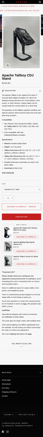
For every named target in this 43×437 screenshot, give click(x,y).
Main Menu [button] (7, 372)
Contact (5, 396)
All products (6, 384)
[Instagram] (7, 432)
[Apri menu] (5, 2)
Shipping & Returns (9, 392)
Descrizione (10, 90)
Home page (6, 380)
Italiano (8, 414)
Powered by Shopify (24, 426)
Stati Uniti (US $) (25, 414)
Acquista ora (21, 217)
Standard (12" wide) (11, 189)
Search (25, 423)
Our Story (5, 388)
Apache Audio (10, 423)
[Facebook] (3, 432)
